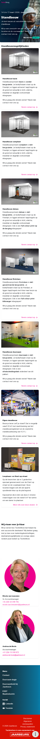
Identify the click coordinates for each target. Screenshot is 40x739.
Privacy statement (27, 727)
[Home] (5, 2)
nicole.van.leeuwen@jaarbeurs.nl (16, 605)
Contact (6, 675)
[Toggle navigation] (37, 3)
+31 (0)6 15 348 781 (11, 602)
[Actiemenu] (35, 734)
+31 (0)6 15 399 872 (11, 652)
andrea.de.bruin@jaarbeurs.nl (14, 655)
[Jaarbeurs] (20, 734)
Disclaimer (27, 718)
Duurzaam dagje (10, 680)
